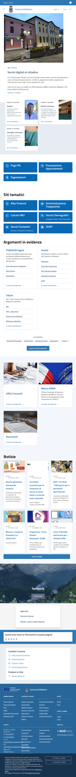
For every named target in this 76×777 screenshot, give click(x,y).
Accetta (60, 762)
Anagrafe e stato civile (27, 710)
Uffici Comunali (14, 393)
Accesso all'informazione (14, 341)
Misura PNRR (48, 388)
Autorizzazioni (25, 713)
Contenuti (13, 68)
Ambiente (42, 705)
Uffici (5, 708)
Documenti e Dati (9, 716)
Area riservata (25, 750)
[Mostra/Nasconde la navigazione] (4, 9)
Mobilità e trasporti (26, 708)
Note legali (24, 739)
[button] (8, 3)
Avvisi (58, 705)
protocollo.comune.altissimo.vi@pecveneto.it (17, 747)
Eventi (59, 719)
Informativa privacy (27, 736)
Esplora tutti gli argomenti (38, 348)
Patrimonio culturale (41, 341)
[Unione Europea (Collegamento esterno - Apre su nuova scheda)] (12, 689)
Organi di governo (9, 702)
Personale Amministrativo (11, 713)
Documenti (12, 437)
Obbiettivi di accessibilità (28, 747)
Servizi (44, 250)
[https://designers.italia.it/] (64, 731)
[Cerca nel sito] (70, 9)
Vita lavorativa (25, 705)
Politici (5, 710)
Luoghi (59, 717)
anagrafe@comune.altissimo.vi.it (13, 742)
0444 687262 (10, 737)
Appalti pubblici (43, 713)
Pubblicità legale (15, 250)
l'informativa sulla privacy (32, 773)
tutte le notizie (37, 556)
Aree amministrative (10, 705)
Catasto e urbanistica (27, 702)
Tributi (9, 295)
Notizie (59, 702)
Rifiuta (60, 758)
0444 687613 (10, 734)
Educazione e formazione (46, 702)
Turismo (64, 341)
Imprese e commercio (45, 716)
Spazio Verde (54, 341)
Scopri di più (38, 596)
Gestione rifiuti (28, 341)
